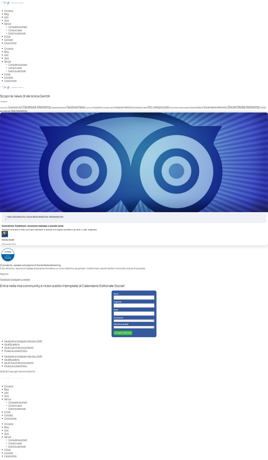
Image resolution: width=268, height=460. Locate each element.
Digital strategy (3, 107)
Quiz (6, 20)
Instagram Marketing (124, 107)
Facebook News (75, 107)
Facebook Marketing (37, 107)
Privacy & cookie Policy (15, 350)
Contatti (8, 39)
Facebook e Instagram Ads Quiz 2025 (23, 341)
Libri (6, 17)
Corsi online (10, 42)
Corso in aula (15, 30)
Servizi (7, 23)
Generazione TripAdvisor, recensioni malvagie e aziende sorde (32, 226)
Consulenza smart (17, 26)
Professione (119, 318)
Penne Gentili (174, 107)
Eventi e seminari (17, 33)
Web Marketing (19, 110)
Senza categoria (184, 107)
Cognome (118, 302)
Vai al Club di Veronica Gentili (19, 347)
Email (116, 310)
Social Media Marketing (215, 107)
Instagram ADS (108, 107)
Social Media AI (197, 107)
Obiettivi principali (121, 324)
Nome (116, 294)
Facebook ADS (15, 107)
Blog (6, 13)
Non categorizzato (159, 107)
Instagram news (140, 107)
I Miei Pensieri (88, 107)
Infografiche (97, 107)
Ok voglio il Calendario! (123, 333)
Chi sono (8, 10)
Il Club (7, 36)
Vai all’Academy (12, 344)
